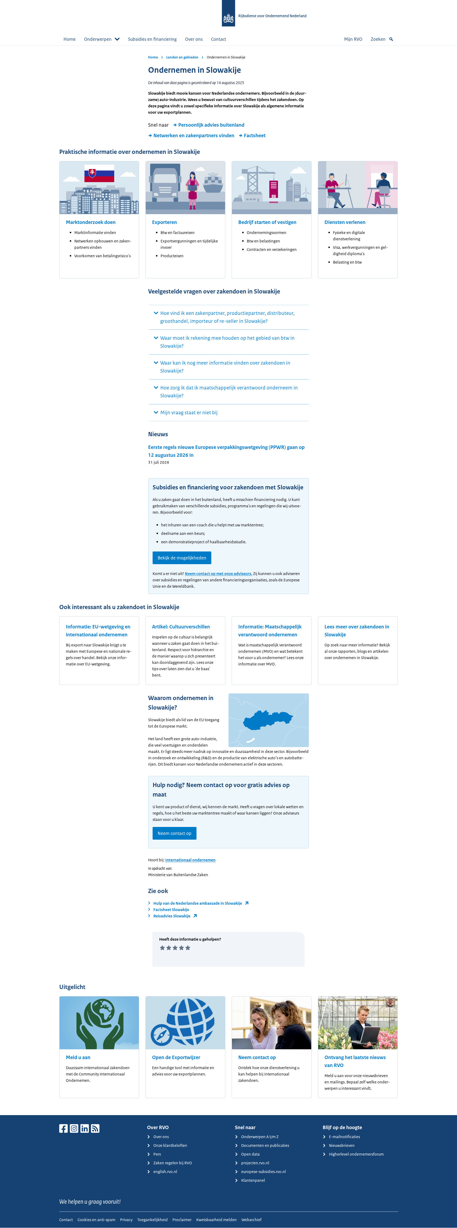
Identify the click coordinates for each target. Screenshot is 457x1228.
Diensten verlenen (345, 222)
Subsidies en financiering (152, 39)
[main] (228, 580)
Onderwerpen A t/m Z (259, 1136)
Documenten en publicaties (265, 1145)
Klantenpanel (253, 1180)
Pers (157, 1154)
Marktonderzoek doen (91, 222)
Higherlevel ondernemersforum (356, 1154)
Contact (218, 39)
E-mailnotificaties (344, 1136)
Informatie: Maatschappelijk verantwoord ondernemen (269, 631)
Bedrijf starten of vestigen (267, 222)
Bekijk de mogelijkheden (182, 558)
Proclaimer (181, 1219)
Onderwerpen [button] (98, 39)
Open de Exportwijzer (176, 1057)
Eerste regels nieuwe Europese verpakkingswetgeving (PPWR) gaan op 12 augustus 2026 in (226, 451)
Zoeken (378, 39)
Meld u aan (78, 1057)
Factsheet (255, 135)
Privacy (126, 1219)
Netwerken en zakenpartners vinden (193, 135)
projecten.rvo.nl (255, 1162)
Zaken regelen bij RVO (172, 1162)
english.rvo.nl (165, 1171)
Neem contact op (174, 833)
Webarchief (251, 1219)
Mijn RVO (353, 39)
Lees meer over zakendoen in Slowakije (357, 631)
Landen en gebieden (182, 57)
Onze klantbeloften (170, 1145)
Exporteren (164, 222)
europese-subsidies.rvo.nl (263, 1171)
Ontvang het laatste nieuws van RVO (355, 1061)
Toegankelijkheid (152, 1219)
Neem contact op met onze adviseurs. (218, 573)
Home (69, 39)
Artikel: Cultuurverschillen (181, 627)
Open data (250, 1154)
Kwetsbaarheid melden (216, 1219)
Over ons (194, 39)
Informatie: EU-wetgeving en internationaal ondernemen (98, 631)
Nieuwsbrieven (342, 1145)
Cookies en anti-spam (96, 1219)
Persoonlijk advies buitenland (211, 125)
